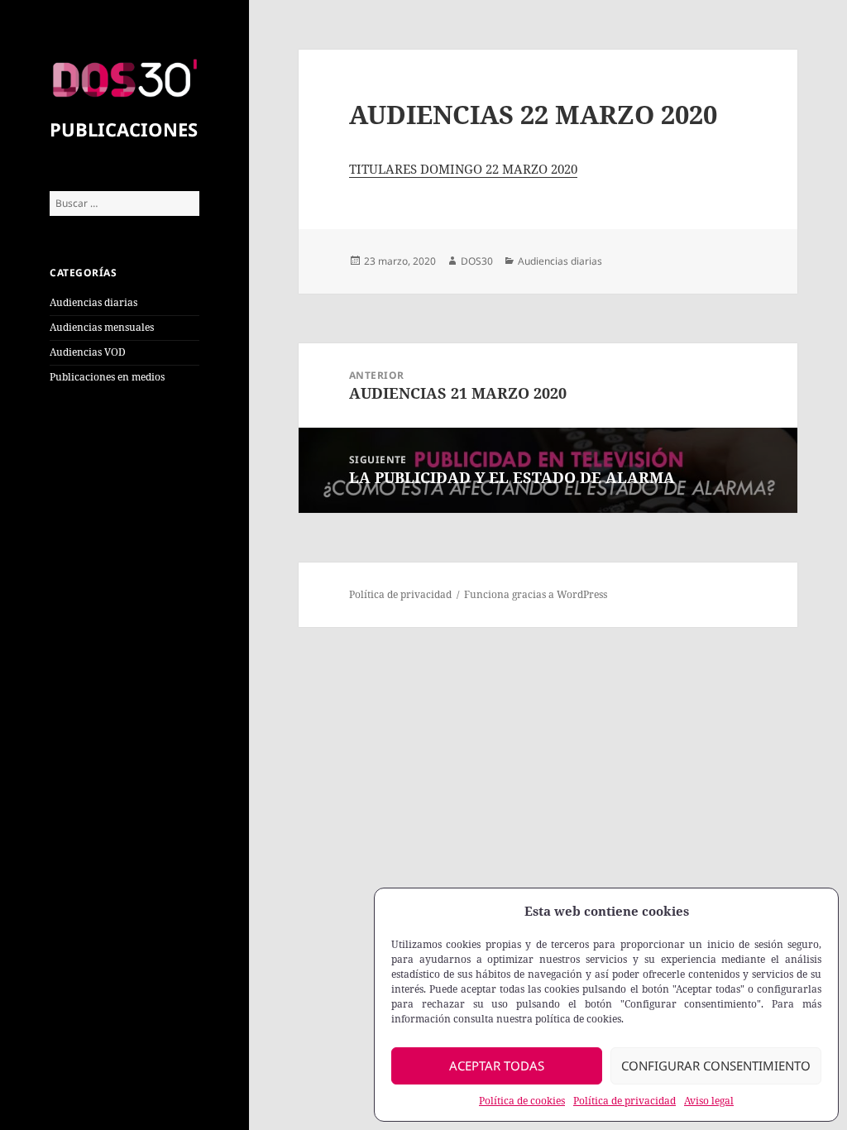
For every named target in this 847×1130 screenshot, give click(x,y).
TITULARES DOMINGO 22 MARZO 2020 (463, 168)
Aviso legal (709, 1101)
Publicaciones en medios (107, 377)
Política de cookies (522, 1101)
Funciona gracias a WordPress (535, 594)
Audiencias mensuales (102, 327)
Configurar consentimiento (716, 1065)
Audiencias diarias (93, 302)
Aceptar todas (496, 1065)
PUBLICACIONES (124, 129)
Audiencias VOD (88, 352)
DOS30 (477, 261)
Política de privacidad (624, 1101)
